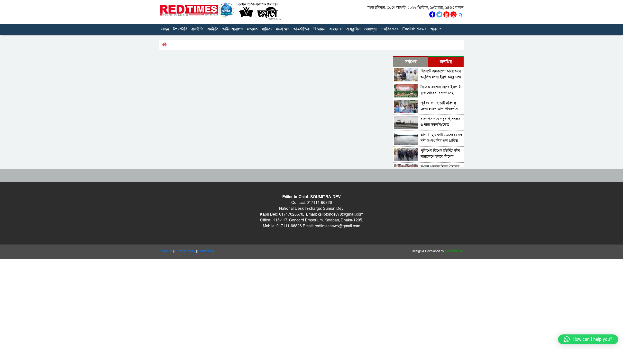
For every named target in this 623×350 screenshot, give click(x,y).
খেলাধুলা (370, 29)
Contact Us (206, 251)
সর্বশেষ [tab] (410, 62)
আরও (434, 29)
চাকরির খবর (389, 29)
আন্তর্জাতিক (301, 29)
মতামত (252, 29)
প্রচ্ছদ (165, 29)
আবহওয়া (335, 29)
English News (414, 29)
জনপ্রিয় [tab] (446, 62)
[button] (588, 339)
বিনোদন (319, 29)
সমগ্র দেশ (283, 29)
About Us (165, 251)
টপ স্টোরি (180, 29)
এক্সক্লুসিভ (353, 29)
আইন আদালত (232, 29)
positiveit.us (454, 251)
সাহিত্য (267, 29)
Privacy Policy (185, 251)
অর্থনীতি (213, 29)
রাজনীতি (197, 29)
